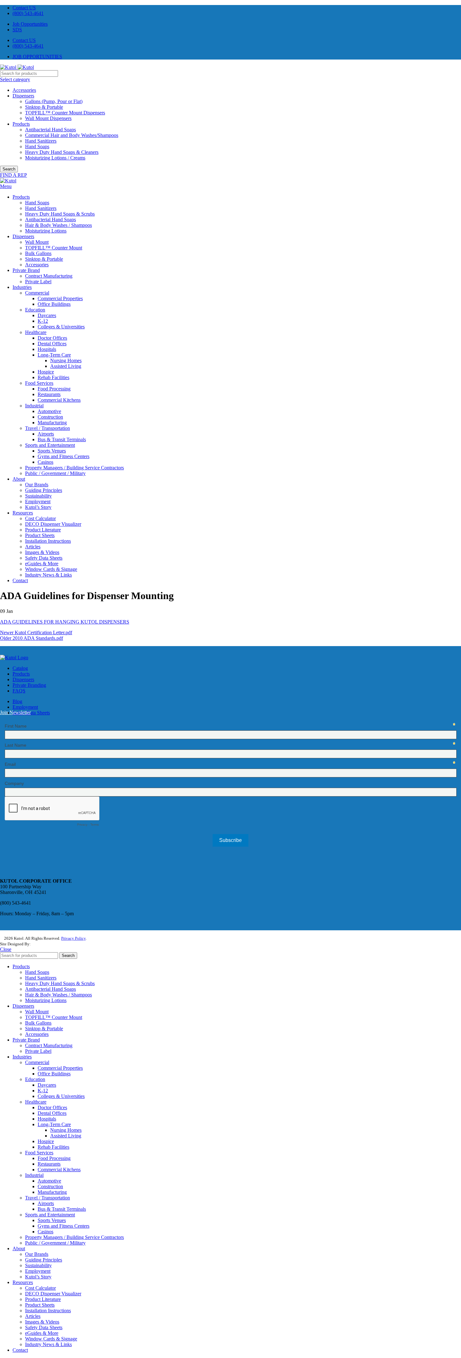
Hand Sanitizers (40, 141)
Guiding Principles (43, 490)
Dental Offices (52, 343)
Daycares (47, 315)
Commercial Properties (60, 298)
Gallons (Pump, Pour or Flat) (53, 101)
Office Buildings (54, 304)
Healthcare (35, 332)
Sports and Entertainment (50, 445)
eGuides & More (41, 563)
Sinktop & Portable (44, 107)
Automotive (49, 411)
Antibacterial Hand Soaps (50, 129)
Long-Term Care (54, 355)
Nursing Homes (66, 360)
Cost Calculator (40, 518)
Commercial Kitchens (59, 400)
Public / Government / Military (55, 473)
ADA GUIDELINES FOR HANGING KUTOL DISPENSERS (64, 621)
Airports (46, 433)
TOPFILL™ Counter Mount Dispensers (65, 112)
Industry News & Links (48, 574)
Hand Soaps (37, 146)
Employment (37, 501)
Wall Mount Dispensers (48, 118)
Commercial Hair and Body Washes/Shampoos (71, 135)
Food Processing (54, 388)
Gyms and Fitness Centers (63, 456)
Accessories (24, 90)
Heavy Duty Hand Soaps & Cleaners (61, 152)
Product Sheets (40, 535)
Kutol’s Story (38, 507)
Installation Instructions (48, 541)
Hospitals (47, 349)
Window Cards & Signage (51, 569)
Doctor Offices (52, 338)
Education (35, 309)
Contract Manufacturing (48, 276)
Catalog (20, 668)
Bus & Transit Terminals (62, 439)
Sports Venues (52, 450)
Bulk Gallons (38, 253)
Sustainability (38, 496)
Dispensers (23, 95)
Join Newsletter (15, 712)
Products (21, 124)
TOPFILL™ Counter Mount (53, 247)
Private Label (38, 281)
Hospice (46, 371)
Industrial (34, 405)
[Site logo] (9, 67)
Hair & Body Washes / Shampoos (58, 225)
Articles (32, 546)
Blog (17, 701)
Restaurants (49, 394)
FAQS (19, 690)
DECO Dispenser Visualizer (53, 524)
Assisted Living (65, 366)
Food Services (39, 383)
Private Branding (29, 685)
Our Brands (36, 484)
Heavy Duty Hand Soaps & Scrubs (60, 214)
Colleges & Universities (61, 326)
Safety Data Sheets (43, 558)
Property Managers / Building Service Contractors (74, 467)
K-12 (43, 321)
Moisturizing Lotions (45, 230)
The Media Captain (48, 944)
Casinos (45, 462)
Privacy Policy (73, 938)
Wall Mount (37, 242)
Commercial (37, 292)
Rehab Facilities (53, 377)
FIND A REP (13, 175)
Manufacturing (52, 422)
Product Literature (43, 529)
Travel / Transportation (47, 428)
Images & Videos (42, 552)
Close (5, 949)
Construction (50, 417)
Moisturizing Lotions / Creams (55, 157)
